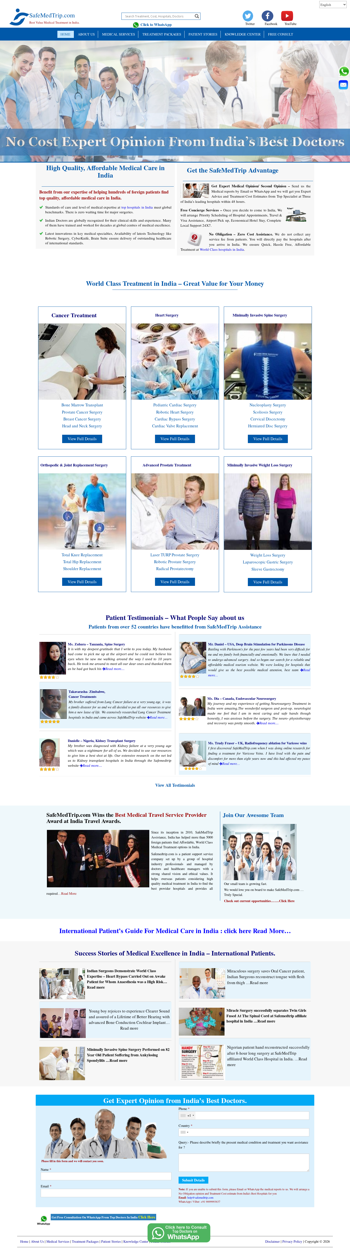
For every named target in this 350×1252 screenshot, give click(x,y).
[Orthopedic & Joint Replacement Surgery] (82, 511)
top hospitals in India (137, 207)
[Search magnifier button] (197, 16)
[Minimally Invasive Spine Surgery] (268, 361)
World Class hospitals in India (222, 249)
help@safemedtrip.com (200, 1197)
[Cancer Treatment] (82, 361)
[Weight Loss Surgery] (268, 511)
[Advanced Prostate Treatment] (175, 511)
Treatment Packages (161, 34)
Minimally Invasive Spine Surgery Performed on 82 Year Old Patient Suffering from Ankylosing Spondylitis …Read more (128, 1055)
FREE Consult (280, 34)
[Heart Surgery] (175, 361)
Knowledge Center (243, 34)
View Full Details (82, 438)
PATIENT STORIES (203, 34)
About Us (86, 34)
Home (65, 34)
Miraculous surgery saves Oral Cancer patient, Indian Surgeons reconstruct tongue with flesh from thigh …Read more (266, 976)
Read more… (114, 669)
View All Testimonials (175, 785)
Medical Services (118, 34)
